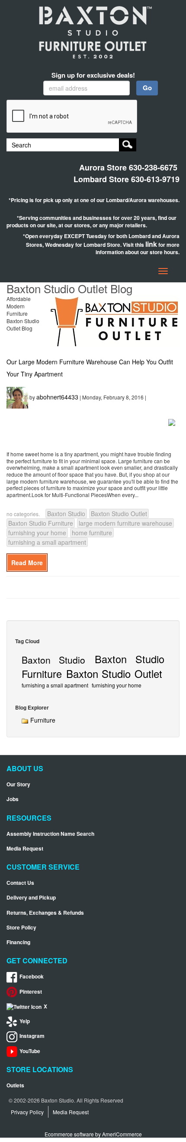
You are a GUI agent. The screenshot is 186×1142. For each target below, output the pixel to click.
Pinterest (30, 991)
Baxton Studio (66, 513)
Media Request (24, 848)
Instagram (32, 1036)
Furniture (42, 720)
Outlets (15, 1085)
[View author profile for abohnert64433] (17, 397)
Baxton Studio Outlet (119, 513)
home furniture (92, 532)
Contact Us (20, 883)
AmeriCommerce (122, 1134)
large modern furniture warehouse (125, 523)
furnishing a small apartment (47, 542)
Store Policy (21, 927)
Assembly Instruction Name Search (50, 834)
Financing (18, 942)
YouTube (29, 1051)
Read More (27, 562)
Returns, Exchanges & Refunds (45, 912)
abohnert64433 (57, 397)
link (151, 244)
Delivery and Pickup (31, 897)
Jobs (12, 799)
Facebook (31, 976)
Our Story (18, 784)
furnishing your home (37, 532)
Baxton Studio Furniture (40, 523)
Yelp (24, 1021)
